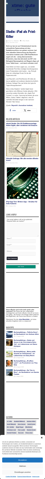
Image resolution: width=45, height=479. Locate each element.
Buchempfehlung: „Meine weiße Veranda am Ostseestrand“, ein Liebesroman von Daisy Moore (24, 353)
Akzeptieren (22, 460)
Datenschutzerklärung (24, 476)
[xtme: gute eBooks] (22, 10)
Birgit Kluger (19, 427)
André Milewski (11, 424)
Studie (27, 40)
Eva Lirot (20, 432)
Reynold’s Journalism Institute (21, 105)
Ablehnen (22, 466)
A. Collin (9, 421)
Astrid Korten (31, 424)
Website (9, 251)
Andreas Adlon (31, 421)
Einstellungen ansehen (23, 472)
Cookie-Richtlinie (11, 476)
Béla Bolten (28, 427)
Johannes (16, 40)
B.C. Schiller (10, 427)
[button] (42, 438)
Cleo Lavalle (21, 430)
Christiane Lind (11, 430)
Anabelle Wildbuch (19, 421)
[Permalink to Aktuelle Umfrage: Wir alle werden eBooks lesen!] (22, 156)
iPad (24, 40)
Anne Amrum (21, 424)
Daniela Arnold (31, 430)
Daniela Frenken (11, 432)
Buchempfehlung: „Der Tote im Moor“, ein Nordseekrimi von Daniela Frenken (26, 372)
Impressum (35, 476)
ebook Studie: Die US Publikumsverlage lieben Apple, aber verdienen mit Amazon (21, 124)
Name (8, 238)
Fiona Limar (29, 432)
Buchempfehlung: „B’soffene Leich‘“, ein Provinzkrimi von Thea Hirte (25, 363)
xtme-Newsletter (24, 319)
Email (8, 245)
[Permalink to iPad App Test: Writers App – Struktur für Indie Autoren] (22, 199)
